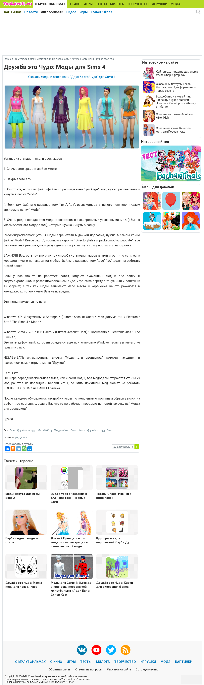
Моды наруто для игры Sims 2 (22, 496)
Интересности (52, 12)
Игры (83, 12)
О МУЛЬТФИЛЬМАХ (50, 4)
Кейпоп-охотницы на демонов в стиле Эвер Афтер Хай (177, 73)
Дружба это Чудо (26, 430)
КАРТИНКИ (12, 12)
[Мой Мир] (29, 448)
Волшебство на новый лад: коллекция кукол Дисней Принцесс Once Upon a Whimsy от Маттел (176, 101)
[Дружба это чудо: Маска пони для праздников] (26, 566)
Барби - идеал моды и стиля (21, 540)
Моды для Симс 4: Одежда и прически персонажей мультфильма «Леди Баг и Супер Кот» (71, 588)
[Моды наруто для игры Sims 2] (26, 477)
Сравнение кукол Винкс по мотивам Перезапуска (173, 130)
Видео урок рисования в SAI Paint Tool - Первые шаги (69, 498)
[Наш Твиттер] (111, 650)
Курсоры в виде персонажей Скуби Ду (112, 540)
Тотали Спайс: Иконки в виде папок (113, 496)
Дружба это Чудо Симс (100, 430)
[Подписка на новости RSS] (125, 650)
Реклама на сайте (119, 669)
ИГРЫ (88, 4)
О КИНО (74, 4)
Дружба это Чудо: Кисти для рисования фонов (114, 585)
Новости (31, 12)
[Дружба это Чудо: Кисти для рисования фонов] (117, 566)
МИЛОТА (117, 4)
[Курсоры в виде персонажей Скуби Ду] (117, 522)
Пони (12, 430)
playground (21, 437)
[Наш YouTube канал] (96, 650)
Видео (71, 12)
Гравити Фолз (101, 12)
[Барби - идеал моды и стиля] (26, 523)
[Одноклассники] (13, 448)
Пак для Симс (61, 430)
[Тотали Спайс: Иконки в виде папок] (117, 477)
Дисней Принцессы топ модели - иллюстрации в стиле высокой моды (69, 542)
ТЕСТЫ (101, 4)
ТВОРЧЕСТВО (138, 4)
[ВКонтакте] (7, 448)
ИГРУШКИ (159, 4)
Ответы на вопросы (88, 669)
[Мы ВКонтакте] (82, 650)
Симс (74, 430)
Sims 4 (81, 430)
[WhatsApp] (24, 448)
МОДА (175, 4)
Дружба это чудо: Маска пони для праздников (23, 585)
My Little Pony (45, 430)
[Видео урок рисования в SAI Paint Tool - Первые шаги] (72, 477)
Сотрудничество (147, 669)
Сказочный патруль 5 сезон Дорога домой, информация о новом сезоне (176, 87)
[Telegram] (18, 448)
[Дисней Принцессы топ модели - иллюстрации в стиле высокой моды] (72, 523)
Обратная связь (60, 669)
